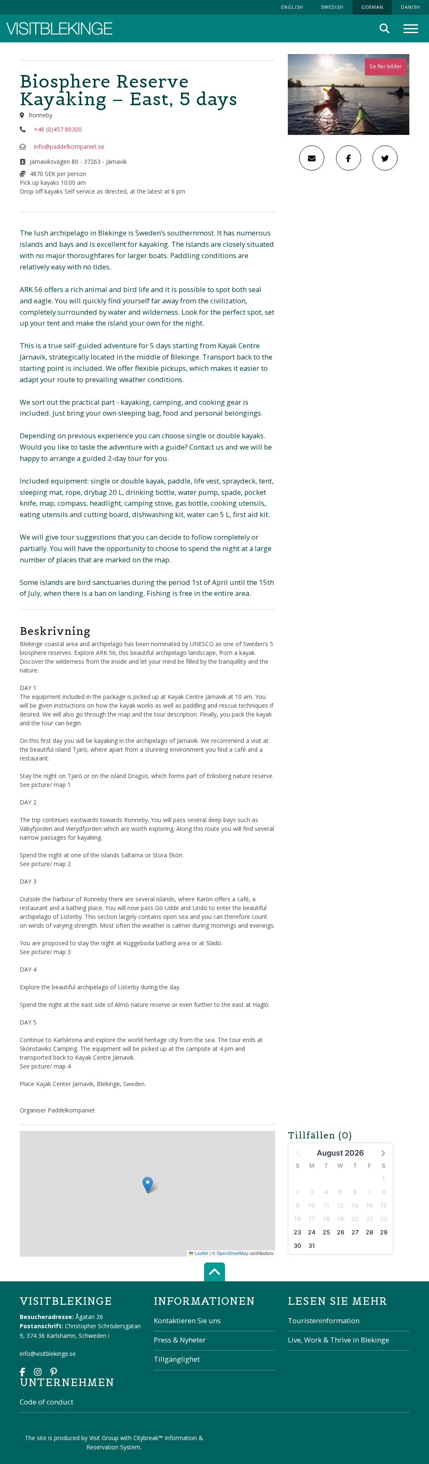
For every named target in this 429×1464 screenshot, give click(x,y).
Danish (410, 7)
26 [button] (340, 1232)
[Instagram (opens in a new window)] (37, 1373)
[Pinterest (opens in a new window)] (53, 1373)
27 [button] (355, 1232)
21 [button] (369, 1218)
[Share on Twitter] (385, 158)
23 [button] (297, 1232)
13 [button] (354, 1205)
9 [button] (298, 1205)
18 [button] (326, 1218)
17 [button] (312, 1218)
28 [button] (369, 1232)
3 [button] (312, 1191)
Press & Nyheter (180, 1340)
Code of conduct (46, 1402)
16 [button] (297, 1218)
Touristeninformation (323, 1320)
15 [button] (383, 1205)
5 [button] (340, 1191)
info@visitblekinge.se (48, 1354)
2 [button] (298, 1191)
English (292, 7)
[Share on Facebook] (348, 158)
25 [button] (326, 1232)
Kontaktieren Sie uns (187, 1320)
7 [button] (369, 1191)
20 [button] (355, 1218)
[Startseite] (59, 29)
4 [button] (326, 1191)
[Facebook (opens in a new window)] (22, 1373)
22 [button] (384, 1218)
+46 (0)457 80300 (58, 129)
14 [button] (369, 1205)
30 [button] (297, 1245)
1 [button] (383, 1178)
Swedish (332, 7)
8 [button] (383, 1191)
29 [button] (384, 1232)
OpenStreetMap (232, 1253)
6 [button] (355, 1191)
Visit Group (104, 1438)
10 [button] (311, 1205)
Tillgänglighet (177, 1359)
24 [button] (311, 1232)
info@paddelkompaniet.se (69, 146)
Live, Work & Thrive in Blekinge (338, 1340)
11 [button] (326, 1205)
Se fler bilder (386, 66)
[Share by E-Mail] (311, 158)
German (372, 7)
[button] (382, 1152)
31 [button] (311, 1245)
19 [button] (340, 1218)
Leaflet (201, 1253)
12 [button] (340, 1205)
